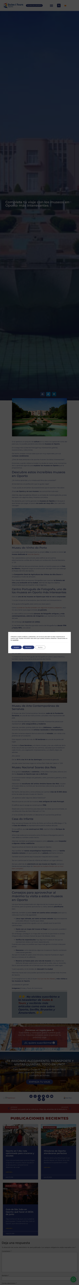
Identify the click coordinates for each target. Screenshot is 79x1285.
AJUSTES (15, 640)
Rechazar (28, 647)
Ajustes (40, 647)
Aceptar (16, 647)
